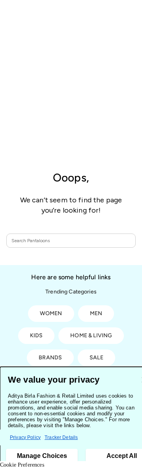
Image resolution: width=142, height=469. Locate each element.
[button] (125, 240)
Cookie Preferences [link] (22, 465)
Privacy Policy (25, 437)
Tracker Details (61, 437)
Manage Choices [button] (42, 455)
